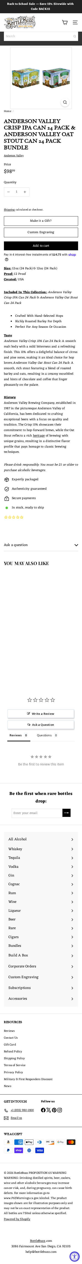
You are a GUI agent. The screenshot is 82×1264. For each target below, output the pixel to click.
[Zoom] (65, 102)
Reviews (9, 1031)
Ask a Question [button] (43, 725)
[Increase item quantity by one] (24, 192)
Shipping (9, 209)
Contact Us (11, 1037)
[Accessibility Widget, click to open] (74, 1256)
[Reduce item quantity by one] (8, 192)
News (7, 1086)
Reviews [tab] (16, 735)
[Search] (74, 36)
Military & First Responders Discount (28, 1079)
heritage (39, 436)
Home (7, 111)
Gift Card (10, 1044)
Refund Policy (13, 1051)
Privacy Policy (13, 1072)
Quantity (10, 182)
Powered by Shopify (17, 1219)
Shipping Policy (14, 1058)
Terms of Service (15, 1065)
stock (19, 508)
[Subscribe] (66, 813)
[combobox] (41, 36)
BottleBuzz (38, 1241)
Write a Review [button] (43, 714)
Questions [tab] (44, 735)
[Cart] (64, 22)
